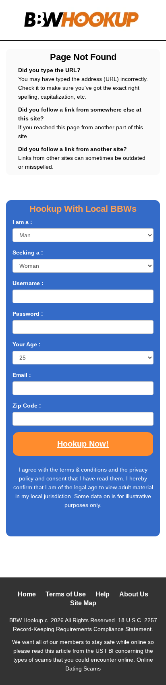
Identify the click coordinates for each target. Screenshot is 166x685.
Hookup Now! (83, 443)
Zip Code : (26, 405)
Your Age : (26, 344)
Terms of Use (66, 594)
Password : (27, 313)
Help (102, 594)
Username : (28, 283)
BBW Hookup (26, 620)
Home (27, 594)
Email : (21, 375)
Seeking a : (27, 252)
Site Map (83, 603)
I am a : (22, 222)
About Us (133, 594)
